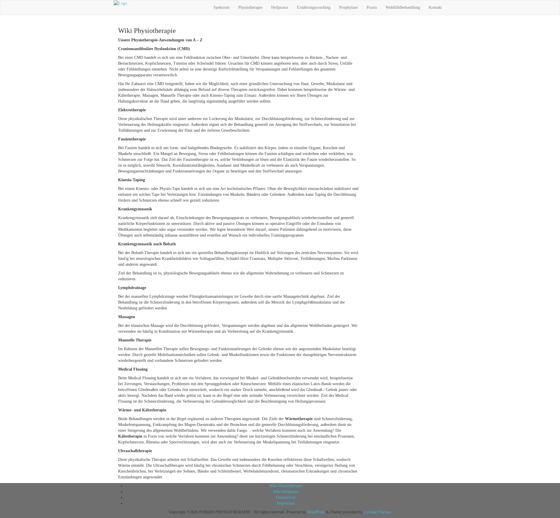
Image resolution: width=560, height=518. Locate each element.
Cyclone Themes (377, 512)
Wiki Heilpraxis (286, 491)
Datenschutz (286, 497)
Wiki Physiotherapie (285, 486)
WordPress (316, 512)
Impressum (286, 503)
